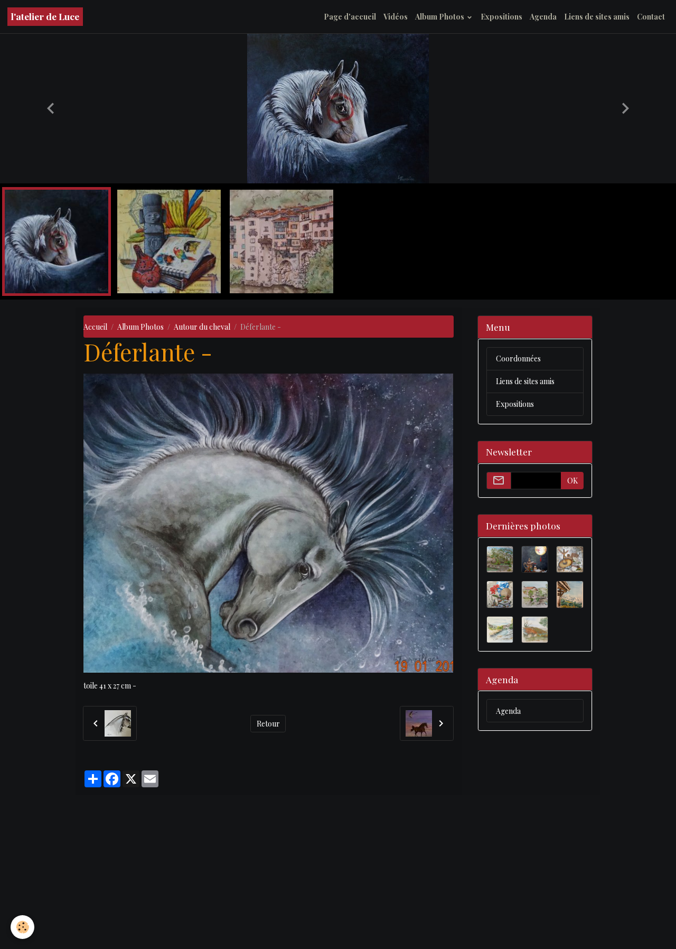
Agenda (543, 17)
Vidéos (395, 17)
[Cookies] (22, 927)
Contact (651, 17)
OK (572, 634)
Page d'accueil (350, 17)
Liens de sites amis (597, 17)
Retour (268, 877)
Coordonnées (518, 512)
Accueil (95, 481)
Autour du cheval (202, 481)
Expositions (501, 17)
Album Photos (440, 17)
